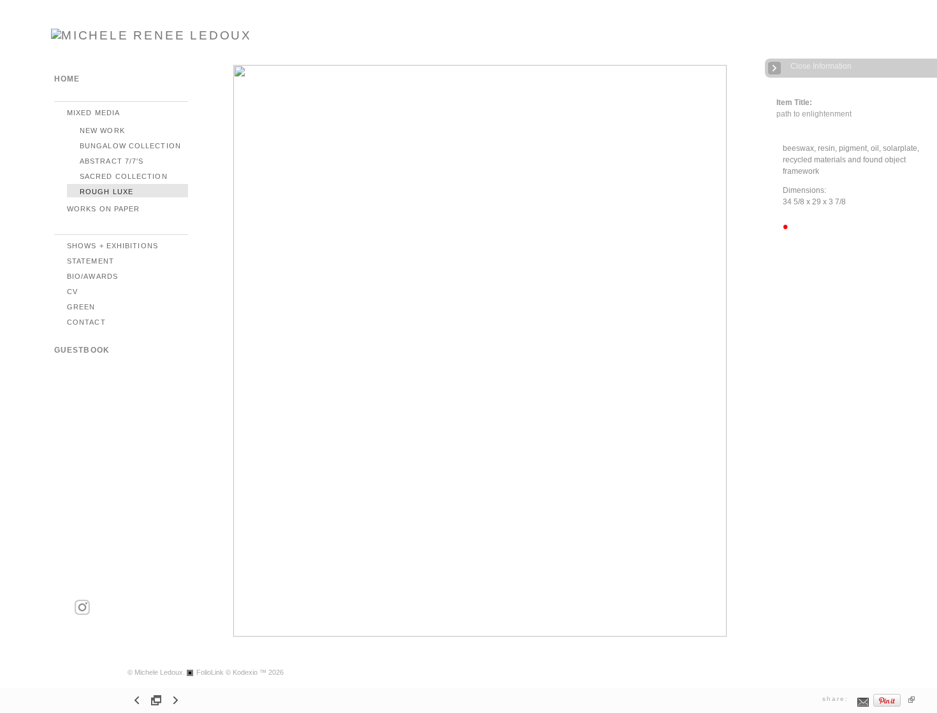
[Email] (863, 705)
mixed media (93, 112)
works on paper (103, 209)
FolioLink (210, 672)
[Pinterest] (887, 705)
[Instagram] (82, 612)
